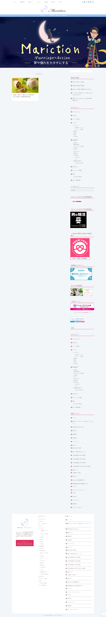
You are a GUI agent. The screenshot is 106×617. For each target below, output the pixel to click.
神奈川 (75, 131)
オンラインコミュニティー (78, 490)
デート (75, 149)
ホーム (15, 2)
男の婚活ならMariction (78, 427)
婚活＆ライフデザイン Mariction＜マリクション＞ (83, 422)
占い (77, 158)
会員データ (75, 470)
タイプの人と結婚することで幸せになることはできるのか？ (82, 93)
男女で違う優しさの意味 (78, 82)
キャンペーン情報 (77, 170)
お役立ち (53, 2)
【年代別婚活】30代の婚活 (79, 459)
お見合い (76, 148)
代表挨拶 (46, 2)
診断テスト (75, 430)
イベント (74, 122)
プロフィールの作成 (79, 146)
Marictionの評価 (79, 162)
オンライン (76, 125)
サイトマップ (75, 441)
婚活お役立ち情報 (76, 448)
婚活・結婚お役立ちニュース (79, 451)
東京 (75, 133)
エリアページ (75, 500)
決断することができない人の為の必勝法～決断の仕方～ (82, 99)
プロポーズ (76, 151)
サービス (38, 2)
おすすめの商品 (78, 176)
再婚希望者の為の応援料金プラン (80, 483)
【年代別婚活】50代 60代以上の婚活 (81, 466)
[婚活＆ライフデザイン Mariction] (53, 12)
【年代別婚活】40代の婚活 (79, 462)
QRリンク (74, 445)
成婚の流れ (22, 2)
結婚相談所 (75, 140)
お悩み (75, 142)
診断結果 (74, 434)
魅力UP (76, 153)
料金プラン (30, 2)
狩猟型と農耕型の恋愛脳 (78, 85)
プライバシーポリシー (77, 507)
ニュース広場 (75, 119)
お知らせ (74, 115)
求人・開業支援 (76, 180)
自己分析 (76, 155)
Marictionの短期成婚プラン (79, 480)
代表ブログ (75, 166)
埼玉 (75, 134)
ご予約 (60, 2)
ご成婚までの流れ (76, 472)
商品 (73, 174)
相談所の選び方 (78, 160)
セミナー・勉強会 (79, 129)
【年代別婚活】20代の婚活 (79, 455)
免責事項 (74, 503)
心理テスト (78, 157)
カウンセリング (76, 111)
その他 (75, 136)
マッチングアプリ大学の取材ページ (82, 312)
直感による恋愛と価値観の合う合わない (82, 89)
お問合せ (74, 496)
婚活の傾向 (76, 144)
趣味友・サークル (79, 127)
